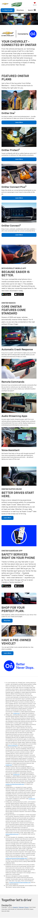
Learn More (19, 122)
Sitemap (21, 907)
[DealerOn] (7, 905)
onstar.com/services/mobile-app (15, 784)
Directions (20, 10)
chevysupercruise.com (12, 834)
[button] (7, 10)
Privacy (27, 907)
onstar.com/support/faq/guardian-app (16, 858)
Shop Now (7, 620)
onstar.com (16, 713)
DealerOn (15, 907)
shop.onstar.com (13, 745)
